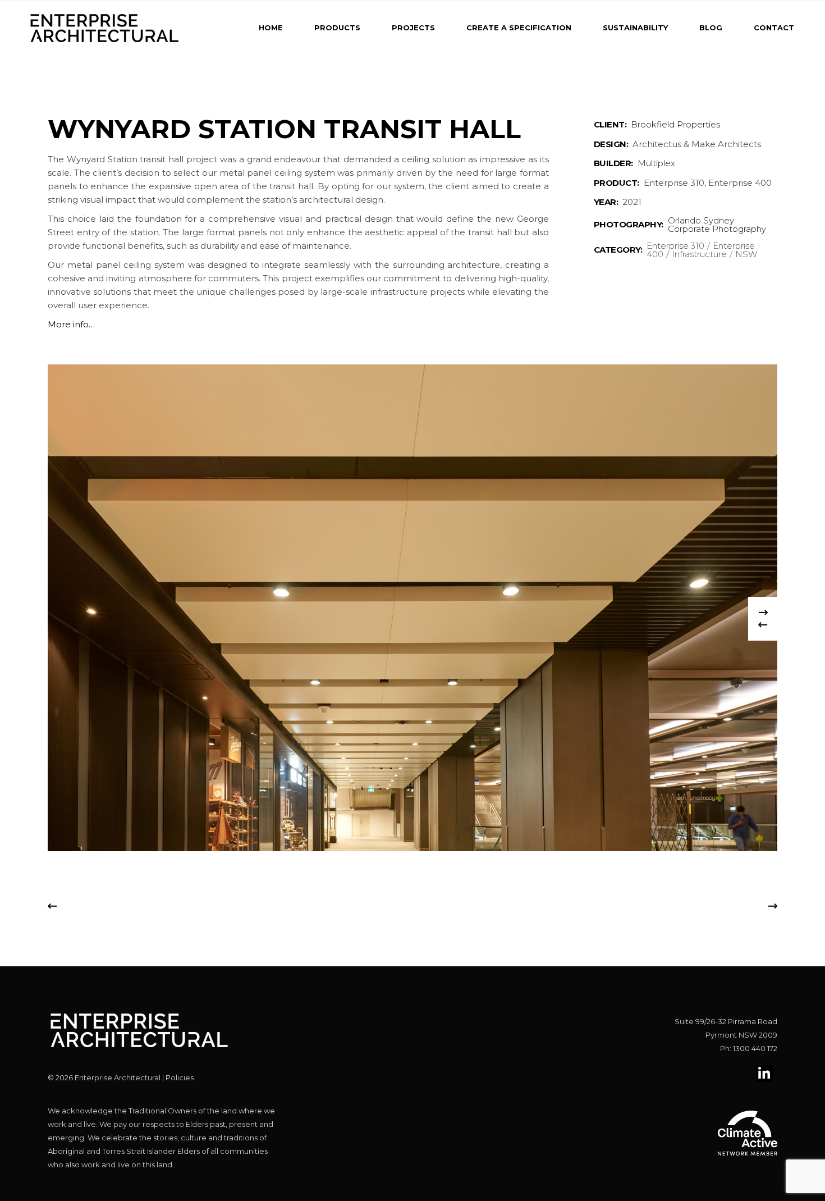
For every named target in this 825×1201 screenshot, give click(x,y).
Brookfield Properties (675, 124)
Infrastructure (699, 254)
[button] (762, 629)
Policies (180, 1077)
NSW (746, 254)
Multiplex (656, 163)
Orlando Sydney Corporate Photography (717, 224)
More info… (71, 324)
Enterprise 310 (675, 245)
